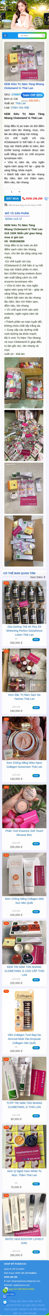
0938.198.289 (34, 198)
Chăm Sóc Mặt (20, 107)
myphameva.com (21, 1285)
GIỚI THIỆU (9, 1294)
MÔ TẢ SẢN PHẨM (17, 213)
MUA (36, 639)
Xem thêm (36, 577)
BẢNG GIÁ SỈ (13, 218)
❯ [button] (41, 8)
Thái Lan (20, 103)
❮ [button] (5, 8)
